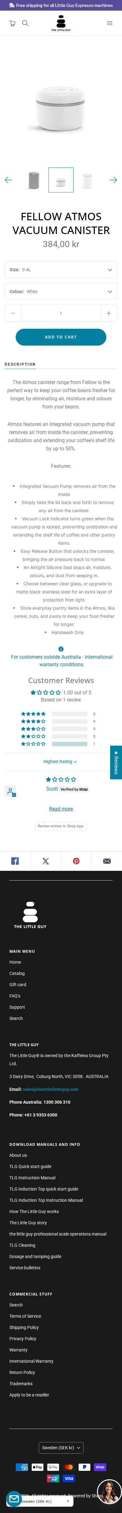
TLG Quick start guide (30, 1166)
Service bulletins (24, 1267)
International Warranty (31, 1361)
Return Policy (22, 1372)
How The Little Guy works (34, 1211)
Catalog (17, 973)
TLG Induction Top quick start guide (43, 1188)
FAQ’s (14, 995)
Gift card (17, 984)
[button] (33, 744)
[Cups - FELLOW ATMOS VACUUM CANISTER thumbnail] (34, 179)
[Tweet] (46, 861)
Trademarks (21, 1383)
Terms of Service (25, 1316)
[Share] (15, 861)
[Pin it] (76, 861)
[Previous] (8, 180)
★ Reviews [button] (116, 762)
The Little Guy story (28, 1222)
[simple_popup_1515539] (14, 1499)
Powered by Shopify (87, 1495)
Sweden (58, 1447)
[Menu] (109, 23)
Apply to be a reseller (29, 1394)
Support (17, 1007)
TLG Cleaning (22, 1245)
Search (16, 1018)
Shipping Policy (24, 1327)
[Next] (113, 180)
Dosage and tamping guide (35, 1256)
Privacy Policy (22, 1338)
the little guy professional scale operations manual (57, 1233)
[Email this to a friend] (107, 861)
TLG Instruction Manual (32, 1177)
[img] (61, 779)
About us (18, 1155)
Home (15, 962)
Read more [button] (61, 809)
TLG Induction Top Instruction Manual (46, 1200)
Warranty (18, 1349)
